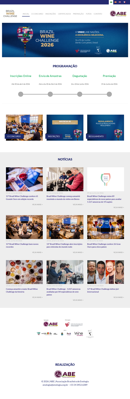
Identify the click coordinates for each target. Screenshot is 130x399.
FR (124, 2)
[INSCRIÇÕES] (65, 127)
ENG (120, 2)
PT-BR (111, 2)
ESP (115, 2)
